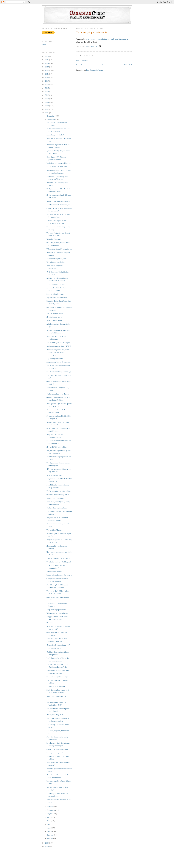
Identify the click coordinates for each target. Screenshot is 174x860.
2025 (47, 59)
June (49, 820)
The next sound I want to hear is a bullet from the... (58, 442)
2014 (47, 91)
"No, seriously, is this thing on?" (58, 645)
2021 (47, 74)
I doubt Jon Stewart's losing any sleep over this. (58, 486)
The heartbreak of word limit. (57, 166)
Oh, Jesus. (50, 622)
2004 (47, 846)
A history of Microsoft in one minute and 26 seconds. (57, 279)
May (49, 824)
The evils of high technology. (57, 676)
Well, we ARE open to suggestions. (54, 267)
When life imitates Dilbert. (56, 262)
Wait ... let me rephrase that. (56, 508)
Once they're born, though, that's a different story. (58, 244)
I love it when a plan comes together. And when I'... (56, 222)
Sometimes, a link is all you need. (58, 362)
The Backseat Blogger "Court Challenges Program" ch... (57, 665)
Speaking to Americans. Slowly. (58, 749)
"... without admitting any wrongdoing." (55, 566)
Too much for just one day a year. (58, 342)
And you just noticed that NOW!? (58, 346)
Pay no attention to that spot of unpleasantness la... (57, 719)
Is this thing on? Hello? (55, 135)
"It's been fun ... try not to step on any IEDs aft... (58, 470)
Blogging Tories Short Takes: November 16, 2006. (57, 618)
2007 (47, 109)
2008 (47, 105)
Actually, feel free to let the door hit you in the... (58, 215)
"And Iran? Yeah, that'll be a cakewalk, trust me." (56, 640)
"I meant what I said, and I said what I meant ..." (57, 423)
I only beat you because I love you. (59, 163)
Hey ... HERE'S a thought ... (56, 447)
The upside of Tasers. (54, 530)
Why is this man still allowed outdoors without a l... (57, 519)
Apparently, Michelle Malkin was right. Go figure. (58, 289)
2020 (47, 77)
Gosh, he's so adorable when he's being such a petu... (58, 190)
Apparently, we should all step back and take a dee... (57, 671)
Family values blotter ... (55, 571)
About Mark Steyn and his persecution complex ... (56, 697)
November (51, 119)
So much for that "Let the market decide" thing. (58, 429)
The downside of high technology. (59, 371)
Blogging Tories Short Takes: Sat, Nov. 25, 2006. (58, 302)
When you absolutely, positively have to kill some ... (58, 331)
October (50, 806)
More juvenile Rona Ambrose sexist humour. (57, 411)
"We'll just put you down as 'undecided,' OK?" (56, 703)
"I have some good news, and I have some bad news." (57, 351)
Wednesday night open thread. (57, 394)
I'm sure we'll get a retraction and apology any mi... (58, 146)
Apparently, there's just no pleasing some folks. (56, 357)
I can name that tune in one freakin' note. (56, 337)
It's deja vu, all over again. (56, 686)
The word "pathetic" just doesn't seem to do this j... (58, 234)
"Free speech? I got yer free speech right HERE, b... (59, 404)
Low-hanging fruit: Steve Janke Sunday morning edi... (58, 744)
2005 (47, 843)
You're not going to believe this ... (58, 491)
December (51, 116)
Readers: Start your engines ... (57, 258)
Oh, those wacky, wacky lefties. (57, 494)
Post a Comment (82, 60)
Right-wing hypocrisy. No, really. (58, 558)
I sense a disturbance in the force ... (59, 575)
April (49, 828)
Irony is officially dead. (54, 294)
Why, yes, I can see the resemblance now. (54, 435)
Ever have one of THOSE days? (57, 204)
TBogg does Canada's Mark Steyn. (59, 249)
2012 (47, 95)
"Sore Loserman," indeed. (55, 284)
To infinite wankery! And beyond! (58, 562)
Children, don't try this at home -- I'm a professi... (58, 653)
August (50, 813)
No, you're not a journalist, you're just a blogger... (58, 451)
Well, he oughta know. (54, 475)
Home (104, 65)
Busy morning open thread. (56, 609)
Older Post (128, 65)
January (50, 838)
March (49, 831)
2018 (47, 84)
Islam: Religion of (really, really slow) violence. (58, 503)
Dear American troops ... (55, 320)
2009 (47, 102)
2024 (47, 63)
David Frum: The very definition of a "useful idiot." (58, 776)
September (51, 810)
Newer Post (80, 65)
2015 (47, 88)
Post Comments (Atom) (94, 70)
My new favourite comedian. (57, 297)
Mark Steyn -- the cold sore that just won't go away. (58, 659)
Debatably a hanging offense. (57, 613)
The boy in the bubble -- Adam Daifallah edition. (57, 592)
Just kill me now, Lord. (54, 313)
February (50, 835)
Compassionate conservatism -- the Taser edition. (57, 579)
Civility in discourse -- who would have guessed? (59, 209)
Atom (44, 44)
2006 (47, 113)
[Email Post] (100, 46)
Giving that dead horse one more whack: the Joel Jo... (58, 398)
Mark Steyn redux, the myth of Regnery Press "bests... (57, 691)
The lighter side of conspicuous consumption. (58, 464)
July (49, 817)
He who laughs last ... (54, 317)
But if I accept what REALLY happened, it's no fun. (57, 586)
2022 (47, 70)
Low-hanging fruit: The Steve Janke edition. (57, 794)
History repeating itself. (55, 714)
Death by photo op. (53, 239)
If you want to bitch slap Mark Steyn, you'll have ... (57, 177)
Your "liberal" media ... (54, 648)
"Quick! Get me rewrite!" (55, 498)
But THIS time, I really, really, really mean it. (57, 738)
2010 (47, 98)
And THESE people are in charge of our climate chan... (58, 171)
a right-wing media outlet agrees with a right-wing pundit (107, 39)
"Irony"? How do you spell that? (58, 201)
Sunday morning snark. (54, 752)
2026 (47, 56)
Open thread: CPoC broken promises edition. (56, 158)
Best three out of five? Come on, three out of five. (58, 130)
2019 (47, 81)
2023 (47, 67)
